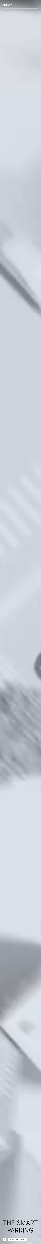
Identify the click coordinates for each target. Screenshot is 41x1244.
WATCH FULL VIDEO (18, 1239)
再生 (4, 1239)
